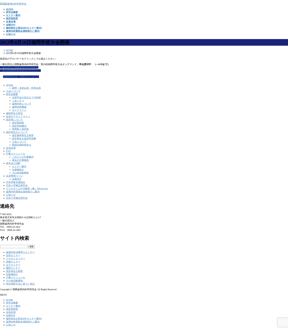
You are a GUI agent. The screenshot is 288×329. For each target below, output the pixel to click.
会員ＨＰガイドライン (18, 116)
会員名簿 (11, 148)
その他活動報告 (20, 172)
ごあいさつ (18, 100)
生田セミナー (13, 255)
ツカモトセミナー (15, 258)
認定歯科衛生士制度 (23, 135)
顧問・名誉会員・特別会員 (26, 88)
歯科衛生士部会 (14, 113)
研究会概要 (12, 94)
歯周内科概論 (19, 107)
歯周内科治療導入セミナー (20, 252)
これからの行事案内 (23, 157)
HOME (9, 85)
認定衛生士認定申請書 (24, 138)
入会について (13, 91)
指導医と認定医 (20, 129)
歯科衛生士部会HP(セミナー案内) (24, 318)
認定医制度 (18, 122)
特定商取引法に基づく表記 (20, 284)
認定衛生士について (17, 132)
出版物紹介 (18, 169)
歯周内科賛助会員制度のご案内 (23, 191)
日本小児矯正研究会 (17, 185)
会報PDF (16, 179)
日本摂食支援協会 (15, 182)
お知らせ (11, 195)
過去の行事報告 (20, 160)
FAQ (8, 151)
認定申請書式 (19, 126)
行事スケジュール (15, 154)
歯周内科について (21, 104)
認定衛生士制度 (14, 271)
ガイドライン (19, 110)
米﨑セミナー (13, 261)
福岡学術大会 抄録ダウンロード (21, 76)
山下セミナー (13, 265)
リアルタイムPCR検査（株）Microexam (27, 188)
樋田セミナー (13, 268)
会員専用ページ (14, 176)
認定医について (14, 119)
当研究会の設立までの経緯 (26, 97)
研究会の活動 (13, 163)
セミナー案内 (19, 166)
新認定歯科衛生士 (21, 145)
